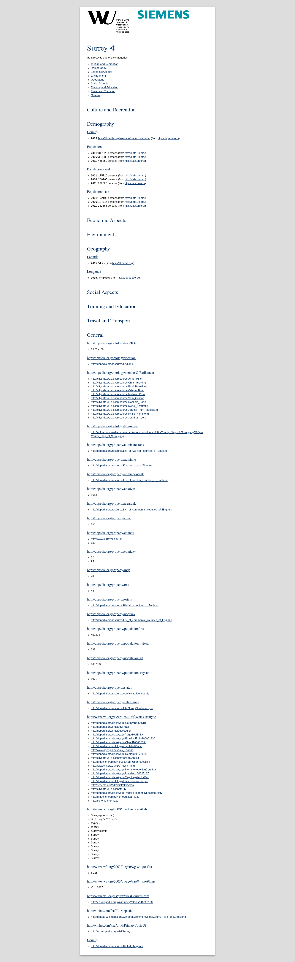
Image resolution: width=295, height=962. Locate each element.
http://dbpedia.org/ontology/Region (111, 730)
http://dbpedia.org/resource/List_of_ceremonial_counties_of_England (131, 509)
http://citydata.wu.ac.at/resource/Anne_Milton (117, 378)
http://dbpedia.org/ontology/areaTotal (112, 343)
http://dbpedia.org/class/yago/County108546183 (119, 722)
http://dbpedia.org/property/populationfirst (115, 628)
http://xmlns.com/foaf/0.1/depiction (110, 910)
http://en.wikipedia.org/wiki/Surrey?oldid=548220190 (122, 902)
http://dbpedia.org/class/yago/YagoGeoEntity (117, 734)
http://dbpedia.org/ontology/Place (110, 726)
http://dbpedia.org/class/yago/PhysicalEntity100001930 (123, 738)
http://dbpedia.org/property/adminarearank (115, 444)
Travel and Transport (103, 91)
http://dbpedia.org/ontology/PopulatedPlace (116, 746)
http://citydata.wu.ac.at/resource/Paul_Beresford (119, 386)
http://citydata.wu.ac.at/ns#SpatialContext (115, 757)
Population (94, 146)
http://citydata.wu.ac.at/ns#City (108, 789)
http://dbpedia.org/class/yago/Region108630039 (119, 754)
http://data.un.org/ (135, 153)
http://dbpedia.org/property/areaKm (111, 488)
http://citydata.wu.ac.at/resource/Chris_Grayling (118, 382)
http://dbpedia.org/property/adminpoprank (115, 474)
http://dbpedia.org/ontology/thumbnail (112, 426)
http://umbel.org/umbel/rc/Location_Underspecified (120, 761)
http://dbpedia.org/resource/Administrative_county (120, 693)
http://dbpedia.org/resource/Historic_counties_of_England (125, 605)
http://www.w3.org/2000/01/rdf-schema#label (118, 809)
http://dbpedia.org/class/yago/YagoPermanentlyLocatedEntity (126, 792)
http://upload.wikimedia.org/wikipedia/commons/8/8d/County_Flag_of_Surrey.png (138, 916)
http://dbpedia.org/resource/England (112, 364)
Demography (98, 68)
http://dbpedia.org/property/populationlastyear (118, 672)
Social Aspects (99, 83)
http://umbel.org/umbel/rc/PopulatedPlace (115, 796)
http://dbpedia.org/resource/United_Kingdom (124, 138)
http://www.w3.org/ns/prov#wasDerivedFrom (118, 896)
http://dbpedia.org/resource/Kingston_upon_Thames (121, 465)
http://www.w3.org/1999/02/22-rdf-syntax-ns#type (121, 716)
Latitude (92, 256)
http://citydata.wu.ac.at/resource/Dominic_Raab (118, 402)
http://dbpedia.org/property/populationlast (115, 658)
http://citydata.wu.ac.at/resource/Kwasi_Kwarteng (119, 405)
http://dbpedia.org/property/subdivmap (113, 702)
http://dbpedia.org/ (168, 138)
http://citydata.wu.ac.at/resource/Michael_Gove (118, 394)
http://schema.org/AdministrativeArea (112, 785)
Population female (99, 169)
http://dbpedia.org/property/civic (109, 518)
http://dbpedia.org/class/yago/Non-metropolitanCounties (123, 769)
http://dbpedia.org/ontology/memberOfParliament (120, 372)
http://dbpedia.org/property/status (109, 687)
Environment (98, 75)
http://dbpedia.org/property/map (108, 569)
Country (92, 132)
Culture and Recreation (104, 64)
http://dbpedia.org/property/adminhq (111, 459)
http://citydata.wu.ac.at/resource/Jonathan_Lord (118, 417)
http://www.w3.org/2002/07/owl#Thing (113, 765)
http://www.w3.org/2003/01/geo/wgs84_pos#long (121, 881)
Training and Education (104, 87)
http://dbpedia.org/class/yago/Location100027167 (120, 773)
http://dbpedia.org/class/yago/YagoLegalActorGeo (120, 777)
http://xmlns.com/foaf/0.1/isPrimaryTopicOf (116, 925)
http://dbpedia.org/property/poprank (111, 614)
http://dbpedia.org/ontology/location (111, 357)
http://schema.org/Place (104, 800)
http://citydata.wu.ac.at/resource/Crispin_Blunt (117, 390)
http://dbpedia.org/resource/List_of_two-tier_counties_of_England (129, 450)
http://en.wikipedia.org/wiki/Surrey (110, 931)
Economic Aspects (101, 71)
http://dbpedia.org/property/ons (108, 584)
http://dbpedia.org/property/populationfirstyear (118, 643)
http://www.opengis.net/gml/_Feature (112, 750)
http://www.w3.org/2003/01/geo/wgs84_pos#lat (119, 866)
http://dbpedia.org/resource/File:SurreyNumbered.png (122, 708)
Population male (98, 191)
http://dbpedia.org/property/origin (109, 599)
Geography (97, 79)
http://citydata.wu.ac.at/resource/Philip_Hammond (120, 413)
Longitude (94, 271)
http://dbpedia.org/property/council (110, 532)
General (95, 95)
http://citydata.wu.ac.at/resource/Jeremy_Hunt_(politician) (124, 409)
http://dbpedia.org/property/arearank (111, 503)
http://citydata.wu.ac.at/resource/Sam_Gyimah (117, 398)
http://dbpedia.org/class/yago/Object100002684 (118, 742)
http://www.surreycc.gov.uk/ (106, 538)
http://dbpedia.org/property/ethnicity (111, 551)
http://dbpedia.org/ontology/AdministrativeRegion (119, 781)
